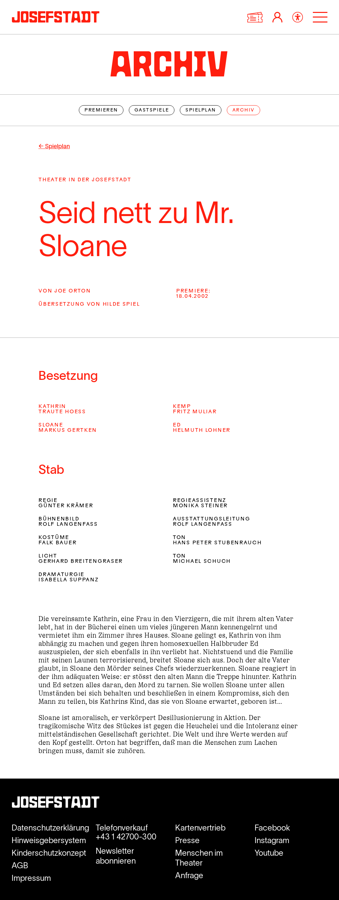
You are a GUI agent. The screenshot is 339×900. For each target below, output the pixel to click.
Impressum (31, 878)
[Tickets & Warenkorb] (255, 17)
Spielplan (200, 110)
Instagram (272, 840)
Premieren (101, 110)
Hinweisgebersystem (49, 840)
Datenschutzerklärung (50, 827)
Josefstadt (56, 804)
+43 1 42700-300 (126, 836)
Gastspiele (151, 110)
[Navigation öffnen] (320, 17)
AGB (20, 865)
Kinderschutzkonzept (49, 852)
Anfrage (189, 875)
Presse (187, 840)
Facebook (272, 827)
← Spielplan (54, 146)
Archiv (243, 110)
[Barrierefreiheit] (297, 17)
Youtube (269, 852)
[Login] (277, 17)
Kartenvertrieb (200, 827)
